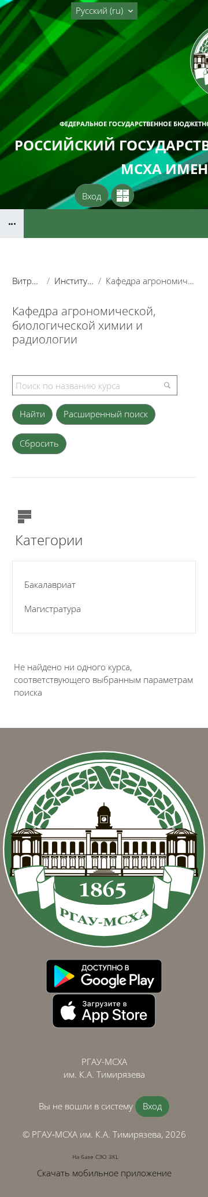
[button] (104, 11)
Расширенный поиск (106, 414)
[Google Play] (104, 975)
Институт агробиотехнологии (74, 280)
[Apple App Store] (104, 1009)
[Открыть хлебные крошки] (12, 223)
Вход (91, 196)
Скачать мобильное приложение (104, 1173)
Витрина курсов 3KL (27, 280)
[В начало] (104, 849)
